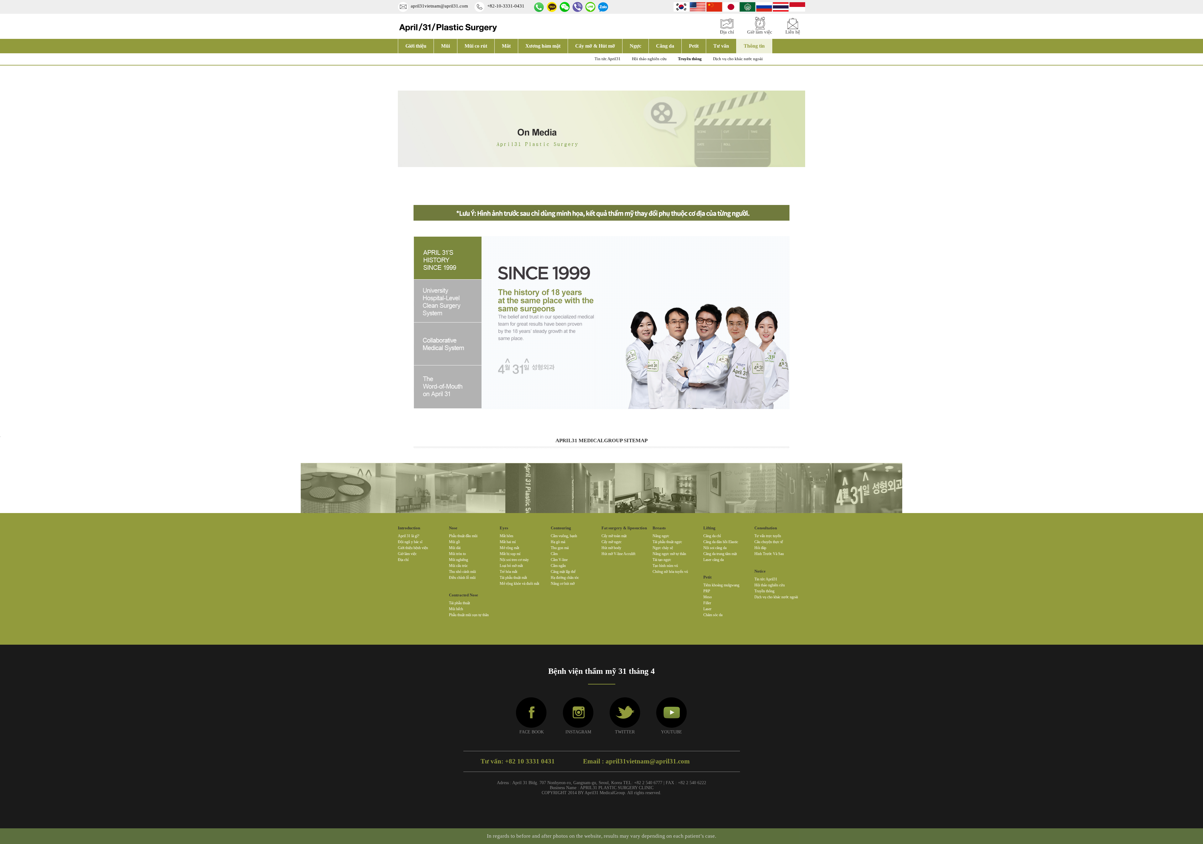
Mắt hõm (506, 536)
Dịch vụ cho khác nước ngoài (738, 58)
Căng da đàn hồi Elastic (720, 542)
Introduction (409, 528)
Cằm (554, 554)
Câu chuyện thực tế (768, 542)
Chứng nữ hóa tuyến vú (670, 571)
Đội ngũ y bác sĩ (410, 542)
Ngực (635, 46)
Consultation (765, 528)
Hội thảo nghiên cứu (649, 58)
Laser (707, 609)
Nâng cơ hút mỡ (563, 583)
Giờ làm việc (407, 554)
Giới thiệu (415, 46)
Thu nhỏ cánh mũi (462, 571)
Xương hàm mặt (542, 46)
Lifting (709, 528)
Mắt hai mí (508, 542)
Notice (760, 571)
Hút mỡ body (611, 548)
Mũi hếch (456, 609)
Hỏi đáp (760, 548)
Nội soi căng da (714, 548)
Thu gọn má (560, 548)
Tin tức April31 (608, 58)
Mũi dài (455, 548)
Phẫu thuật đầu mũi (463, 536)
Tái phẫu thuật (459, 603)
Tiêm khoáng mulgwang (721, 585)
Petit (694, 46)
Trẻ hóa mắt (508, 571)
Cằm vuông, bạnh (564, 536)
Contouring (561, 528)
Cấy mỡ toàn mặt (614, 536)
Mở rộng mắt (509, 548)
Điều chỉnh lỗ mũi (462, 577)
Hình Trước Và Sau (769, 554)
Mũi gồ (454, 542)
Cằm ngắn (558, 566)
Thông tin (754, 46)
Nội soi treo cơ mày (514, 560)
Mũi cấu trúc (458, 566)
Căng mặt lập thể (563, 571)
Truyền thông (690, 58)
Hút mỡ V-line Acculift (618, 554)
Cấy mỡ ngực (612, 542)
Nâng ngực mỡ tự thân (669, 554)
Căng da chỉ (712, 536)
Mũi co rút (476, 46)
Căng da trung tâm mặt (720, 554)
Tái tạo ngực (662, 560)
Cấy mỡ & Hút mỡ (595, 46)
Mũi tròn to (457, 554)
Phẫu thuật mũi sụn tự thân (469, 615)
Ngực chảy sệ (663, 548)
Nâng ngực (661, 536)
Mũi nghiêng (458, 560)
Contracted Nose (463, 595)
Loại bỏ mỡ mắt (511, 566)
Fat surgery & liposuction (624, 528)
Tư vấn (721, 46)
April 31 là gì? (408, 536)
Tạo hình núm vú (665, 566)
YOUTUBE (671, 732)
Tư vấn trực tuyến (767, 536)
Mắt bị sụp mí (510, 554)
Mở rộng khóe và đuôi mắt (519, 583)
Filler (707, 603)
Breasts (659, 528)
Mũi (445, 46)
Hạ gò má (558, 542)
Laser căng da (713, 560)
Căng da (665, 46)
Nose (453, 528)
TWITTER (625, 732)
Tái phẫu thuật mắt (513, 577)
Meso (707, 597)
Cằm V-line (559, 560)
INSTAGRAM (578, 732)
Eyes (504, 528)
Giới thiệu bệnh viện (413, 548)
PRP (706, 591)
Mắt (506, 46)
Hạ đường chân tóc (565, 577)
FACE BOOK (531, 732)
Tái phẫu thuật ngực (667, 542)
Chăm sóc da (712, 615)
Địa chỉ (403, 560)
